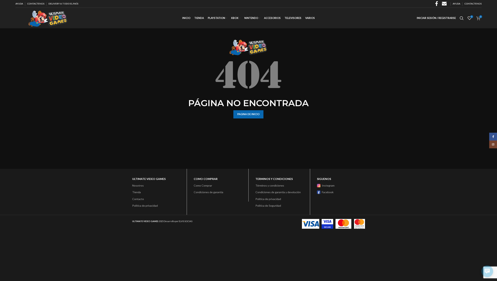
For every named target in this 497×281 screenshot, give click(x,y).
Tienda (136, 192)
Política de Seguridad (268, 205)
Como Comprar (203, 185)
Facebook (328, 192)
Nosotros (138, 185)
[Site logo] (47, 17)
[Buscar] (462, 18)
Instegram (328, 185)
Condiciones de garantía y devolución (278, 192)
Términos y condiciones (269, 185)
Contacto (138, 199)
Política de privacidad (145, 205)
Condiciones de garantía (208, 192)
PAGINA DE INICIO (248, 114)
